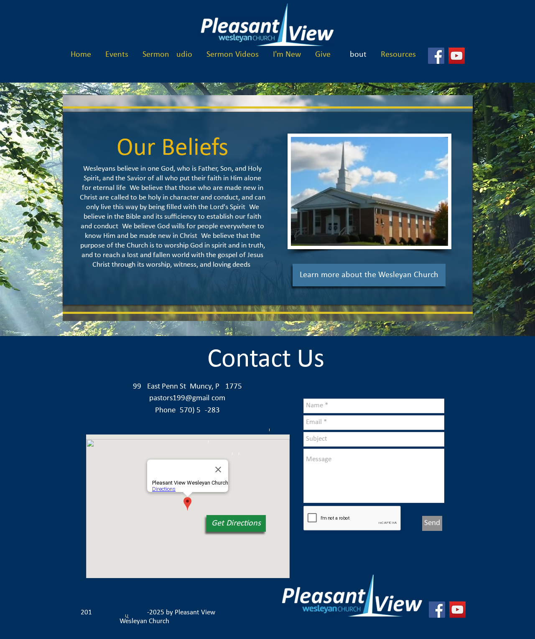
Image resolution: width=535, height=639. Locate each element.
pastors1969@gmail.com (187, 398)
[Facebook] (436, 56)
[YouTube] (456, 56)
